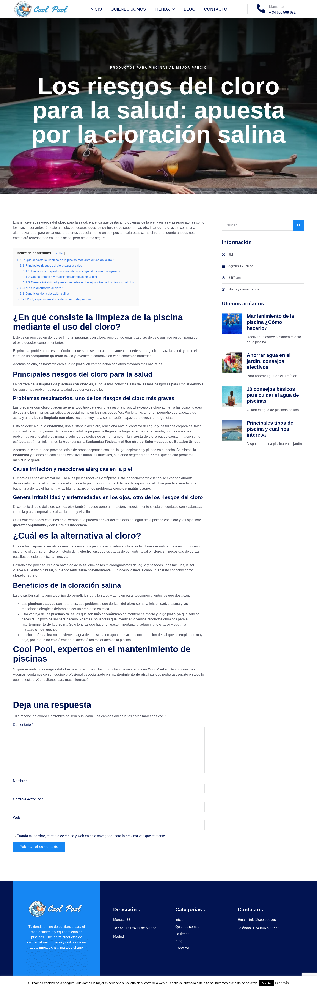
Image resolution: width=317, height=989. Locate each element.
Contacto (215, 9)
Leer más (282, 983)
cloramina (55, 426)
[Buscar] (298, 225)
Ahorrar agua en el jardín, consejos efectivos (268, 361)
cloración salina (156, 546)
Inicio (95, 9)
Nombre (20, 781)
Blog (189, 9)
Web (16, 817)
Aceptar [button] (266, 983)
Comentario (23, 724)
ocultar (59, 253)
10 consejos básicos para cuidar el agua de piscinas (273, 395)
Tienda (162, 9)
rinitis (154, 455)
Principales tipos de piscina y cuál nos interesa (270, 429)
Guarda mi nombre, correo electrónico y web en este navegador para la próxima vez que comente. (91, 836)
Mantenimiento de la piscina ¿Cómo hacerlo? (270, 322)
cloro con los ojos (61, 506)
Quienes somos (128, 9)
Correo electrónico (28, 799)
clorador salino (25, 575)
